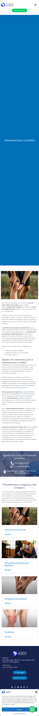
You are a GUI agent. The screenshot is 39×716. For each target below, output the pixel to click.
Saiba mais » (8, 534)
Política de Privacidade (19, 713)
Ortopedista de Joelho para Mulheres (17, 564)
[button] (36, 692)
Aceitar (19, 709)
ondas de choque (29, 392)
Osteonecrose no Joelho (15, 530)
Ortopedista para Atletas (16, 599)
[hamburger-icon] (35, 5)
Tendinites (9, 632)
